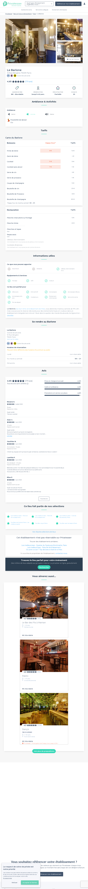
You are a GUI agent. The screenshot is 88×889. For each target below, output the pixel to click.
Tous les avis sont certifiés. (17, 384)
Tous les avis (44, 498)
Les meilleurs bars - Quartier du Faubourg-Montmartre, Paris (44, 545)
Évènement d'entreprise (59, 10)
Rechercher (44, 567)
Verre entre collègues (42, 10)
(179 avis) (29, 82)
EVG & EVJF (34, 292)
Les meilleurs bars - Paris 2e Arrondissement (19, 516)
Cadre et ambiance (62, 387)
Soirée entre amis (26, 10)
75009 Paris (11, 337)
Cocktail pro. (34, 297)
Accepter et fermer (30, 882)
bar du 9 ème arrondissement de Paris (30, 309)
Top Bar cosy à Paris (41, 523)
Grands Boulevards (14, 333)
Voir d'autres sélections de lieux (44, 532)
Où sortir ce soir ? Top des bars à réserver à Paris (44, 550)
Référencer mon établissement (68, 4)
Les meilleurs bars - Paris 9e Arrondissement (43, 516)
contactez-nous (61, 553)
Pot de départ (16, 302)
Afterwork (15, 292)
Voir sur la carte (12, 339)
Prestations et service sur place (62, 393)
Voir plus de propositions (44, 751)
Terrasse (14, 280)
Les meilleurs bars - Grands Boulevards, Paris (68, 516)
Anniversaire (53, 292)
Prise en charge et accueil (62, 381)
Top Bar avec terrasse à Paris (68, 523)
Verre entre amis (73, 297)
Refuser (14, 882)
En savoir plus (7, 878)
